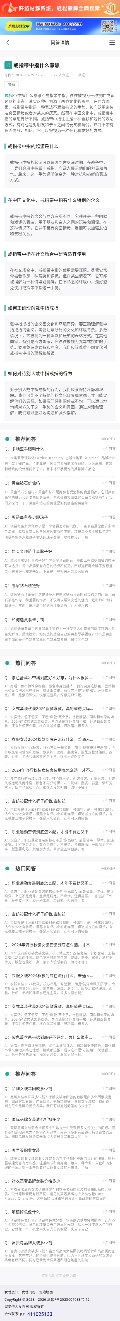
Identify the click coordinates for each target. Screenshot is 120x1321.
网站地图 (46, 1292)
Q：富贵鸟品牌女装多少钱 (28, 1243)
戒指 (9, 95)
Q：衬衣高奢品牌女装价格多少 (32, 1181)
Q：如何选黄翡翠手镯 (24, 620)
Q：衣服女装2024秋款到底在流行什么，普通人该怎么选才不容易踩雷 (49, 739)
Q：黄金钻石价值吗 (22, 483)
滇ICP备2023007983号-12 (68, 1299)
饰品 (11, 84)
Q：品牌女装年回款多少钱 (28, 1089)
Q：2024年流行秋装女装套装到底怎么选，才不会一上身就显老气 (49, 770)
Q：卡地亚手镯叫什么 (24, 449)
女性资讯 (11, 1292)
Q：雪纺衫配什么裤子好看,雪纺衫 (35, 801)
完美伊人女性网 (16, 1306)
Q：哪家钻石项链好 (22, 585)
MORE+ (108, 438)
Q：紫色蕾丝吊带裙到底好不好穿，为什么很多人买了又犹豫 (48, 678)
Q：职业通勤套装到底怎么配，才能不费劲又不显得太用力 (48, 832)
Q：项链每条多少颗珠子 (26, 517)
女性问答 (29, 1292)
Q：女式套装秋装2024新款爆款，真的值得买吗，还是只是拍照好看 (49, 708)
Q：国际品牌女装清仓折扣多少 (32, 1119)
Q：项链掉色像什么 (22, 1212)
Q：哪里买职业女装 (22, 1150)
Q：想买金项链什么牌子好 (28, 551)
